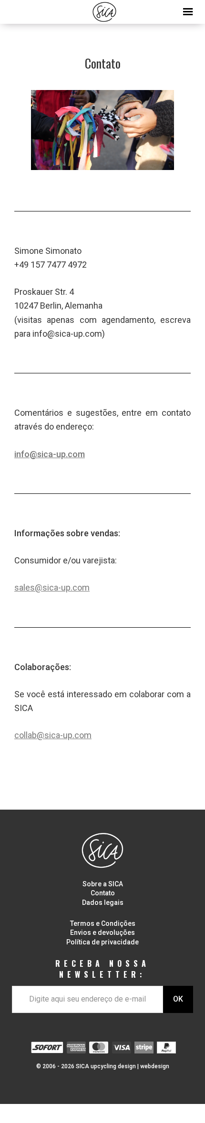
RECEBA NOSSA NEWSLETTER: (102, 969)
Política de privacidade (102, 942)
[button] (102, 9)
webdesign (154, 1066)
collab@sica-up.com (53, 735)
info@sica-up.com (49, 454)
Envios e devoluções (102, 932)
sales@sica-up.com (52, 587)
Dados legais (102, 902)
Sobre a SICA (102, 884)
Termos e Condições (102, 923)
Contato (103, 893)
